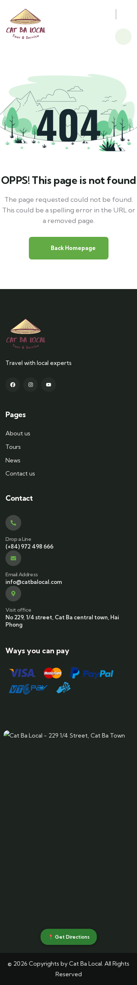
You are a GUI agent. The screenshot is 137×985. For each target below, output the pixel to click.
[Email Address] (13, 558)
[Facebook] (12, 384)
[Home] (25, 22)
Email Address (21, 574)
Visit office (18, 610)
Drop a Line (18, 539)
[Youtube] (48, 384)
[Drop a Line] (13, 523)
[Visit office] (13, 593)
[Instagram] (30, 384)
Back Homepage (73, 248)
